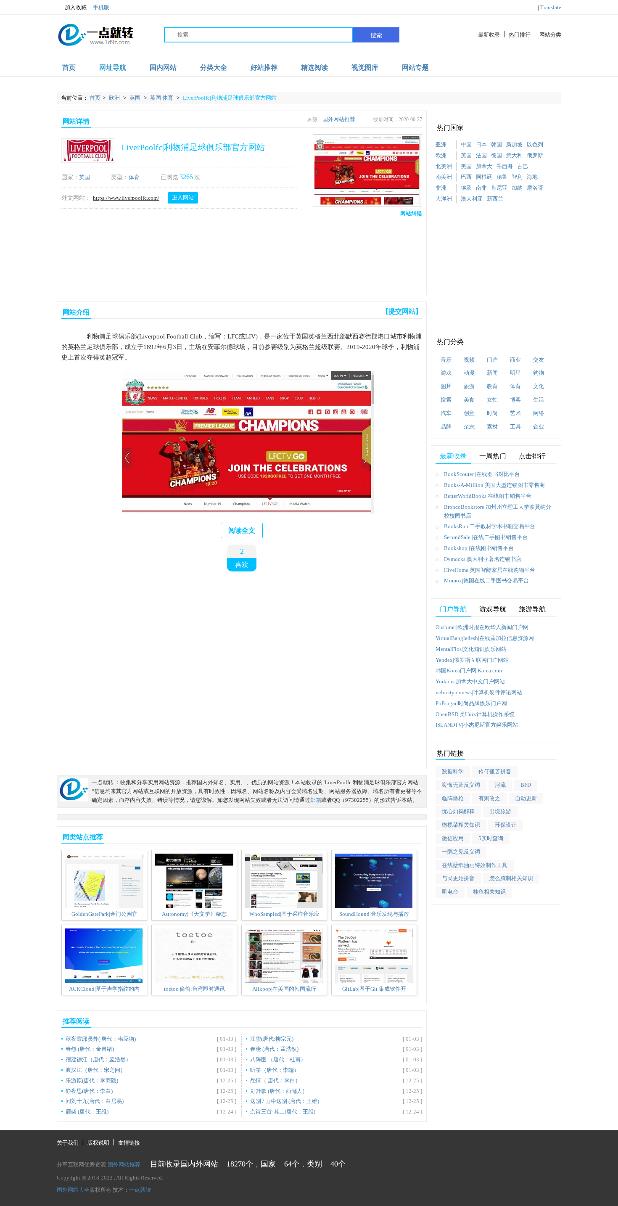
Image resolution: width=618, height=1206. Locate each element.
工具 (515, 426)
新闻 (492, 373)
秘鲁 (502, 177)
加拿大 (484, 166)
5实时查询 (490, 838)
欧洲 (115, 98)
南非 (481, 188)
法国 (481, 155)
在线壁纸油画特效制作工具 (474, 865)
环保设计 (506, 825)
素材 (492, 426)
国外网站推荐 (338, 119)
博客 (515, 400)
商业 (515, 360)
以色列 (535, 144)
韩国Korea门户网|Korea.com (469, 670)
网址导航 (112, 67)
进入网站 (183, 197)
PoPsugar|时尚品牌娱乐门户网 (471, 703)
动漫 (469, 373)
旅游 (469, 386)
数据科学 (453, 771)
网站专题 (415, 67)
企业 (538, 426)
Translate (550, 7)
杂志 (469, 426)
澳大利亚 (472, 199)
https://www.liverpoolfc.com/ (126, 198)
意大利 (514, 155)
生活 (538, 400)
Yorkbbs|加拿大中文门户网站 (470, 681)
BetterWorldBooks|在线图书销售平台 (487, 496)
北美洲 (444, 166)
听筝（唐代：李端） (274, 1070)
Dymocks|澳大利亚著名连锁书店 (482, 559)
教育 (492, 386)
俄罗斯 (535, 155)
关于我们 (68, 1143)
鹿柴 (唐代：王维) (87, 1111)
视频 (469, 360)
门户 (492, 360)
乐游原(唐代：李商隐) (92, 1080)
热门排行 (520, 35)
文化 (538, 386)
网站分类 (550, 35)
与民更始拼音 (458, 878)
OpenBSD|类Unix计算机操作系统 (475, 714)
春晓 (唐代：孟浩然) (274, 1049)
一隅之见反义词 (461, 852)
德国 (496, 155)
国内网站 (163, 67)
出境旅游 (500, 811)
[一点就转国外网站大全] (97, 35)
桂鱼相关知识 (489, 892)
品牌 (446, 426)
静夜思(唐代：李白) (89, 1091)
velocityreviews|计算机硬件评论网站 (479, 692)
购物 (538, 373)
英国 (135, 98)
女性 (492, 400)
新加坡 (514, 144)
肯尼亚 (499, 188)
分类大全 (213, 67)
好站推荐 (264, 67)
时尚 (492, 413)
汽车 (446, 413)
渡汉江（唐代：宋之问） (96, 1070)
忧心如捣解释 (458, 811)
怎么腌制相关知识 (511, 878)
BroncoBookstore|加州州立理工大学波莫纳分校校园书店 (497, 511)
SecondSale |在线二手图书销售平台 (486, 537)
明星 (515, 373)
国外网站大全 (73, 1190)
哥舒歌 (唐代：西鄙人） (279, 1091)
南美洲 (444, 177)
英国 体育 (162, 98)
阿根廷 (484, 177)
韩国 (496, 144)
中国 (466, 144)
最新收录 (489, 35)
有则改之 (489, 798)
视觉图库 (364, 67)
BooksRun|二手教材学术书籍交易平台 (489, 526)
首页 (69, 67)
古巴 (522, 166)
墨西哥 (505, 166)
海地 (532, 177)
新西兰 (495, 199)
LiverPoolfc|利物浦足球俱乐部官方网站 (230, 98)
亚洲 (441, 144)
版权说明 (98, 1143)
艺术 (515, 413)
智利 (517, 177)
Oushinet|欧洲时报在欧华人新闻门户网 (482, 627)
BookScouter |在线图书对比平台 (482, 474)
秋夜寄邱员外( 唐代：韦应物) (101, 1039)
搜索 (376, 35)
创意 (469, 413)
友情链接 (129, 1143)
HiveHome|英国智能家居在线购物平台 (489, 570)
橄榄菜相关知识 (461, 825)
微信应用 (453, 838)
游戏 (446, 373)
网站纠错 (411, 213)
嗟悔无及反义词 (461, 785)
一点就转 (140, 1190)
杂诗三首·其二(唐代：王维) (282, 1111)
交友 (538, 360)
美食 (469, 400)
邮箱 (315, 800)
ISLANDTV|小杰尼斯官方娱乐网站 (477, 725)
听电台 (450, 892)
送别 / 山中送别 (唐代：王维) (284, 1101)
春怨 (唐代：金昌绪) (90, 1049)
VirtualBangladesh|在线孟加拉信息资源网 (485, 638)
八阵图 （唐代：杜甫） (278, 1059)
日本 (481, 144)
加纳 (517, 188)
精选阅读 (314, 67)
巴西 (466, 177)
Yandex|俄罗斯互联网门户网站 (472, 660)
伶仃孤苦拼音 (494, 771)
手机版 (101, 7)
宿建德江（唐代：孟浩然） (98, 1059)
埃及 (466, 188)
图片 (446, 386)
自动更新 (526, 798)
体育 (134, 177)
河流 (500, 785)
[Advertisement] (240, 254)
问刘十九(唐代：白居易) (95, 1101)
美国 (466, 166)
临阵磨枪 (453, 798)
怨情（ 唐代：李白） (275, 1080)
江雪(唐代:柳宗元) (271, 1039)
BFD (525, 785)
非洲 (441, 188)
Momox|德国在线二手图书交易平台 (486, 580)
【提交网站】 (402, 311)
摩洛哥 (535, 188)
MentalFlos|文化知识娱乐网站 (471, 649)
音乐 (446, 360)
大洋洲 (444, 199)
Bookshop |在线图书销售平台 (479, 548)
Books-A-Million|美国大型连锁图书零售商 (494, 485)
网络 (538, 413)
